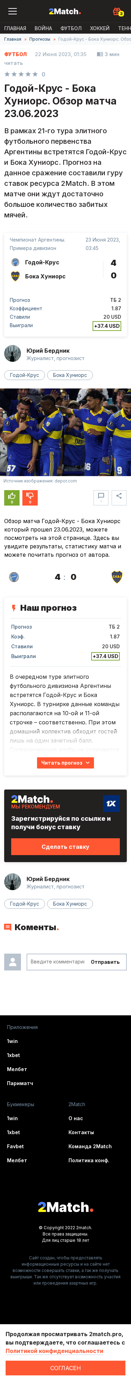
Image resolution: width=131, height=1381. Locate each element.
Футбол (71, 28)
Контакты (81, 1132)
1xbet (13, 1055)
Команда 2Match (90, 1146)
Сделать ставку (65, 846)
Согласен (65, 1368)
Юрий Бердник (48, 350)
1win (12, 1041)
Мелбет (17, 1069)
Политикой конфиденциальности (54, 1350)
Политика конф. (88, 1160)
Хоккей (100, 28)
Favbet (15, 1146)
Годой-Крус (24, 375)
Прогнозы (39, 39)
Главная (15, 28)
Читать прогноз (61, 763)
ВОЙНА (43, 28)
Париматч (20, 1083)
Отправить (105, 962)
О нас (75, 1118)
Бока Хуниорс (70, 375)
